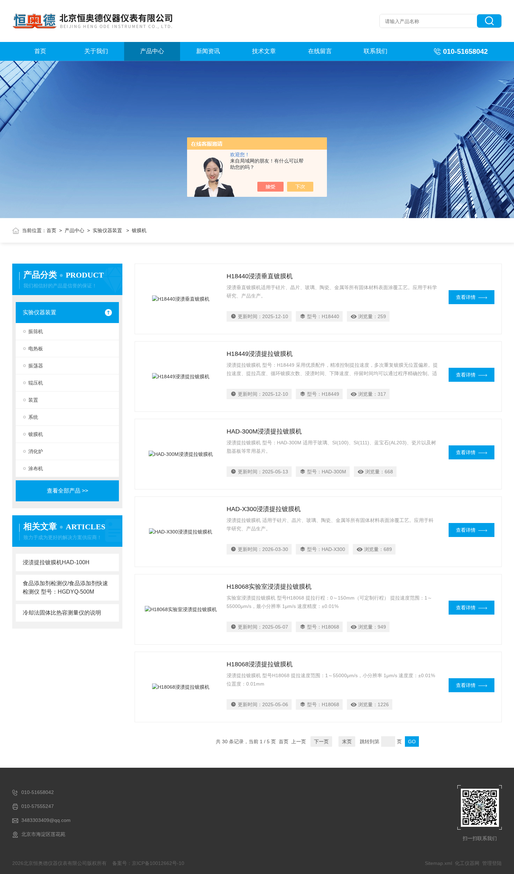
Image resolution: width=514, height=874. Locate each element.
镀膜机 (35, 434)
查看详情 (466, 297)
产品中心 (152, 51)
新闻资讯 (208, 51)
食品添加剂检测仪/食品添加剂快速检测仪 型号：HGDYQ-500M (65, 587)
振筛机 (35, 331)
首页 (40, 51)
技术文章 (264, 51)
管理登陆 (492, 863)
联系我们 (375, 51)
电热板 (35, 348)
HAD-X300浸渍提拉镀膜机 (264, 509)
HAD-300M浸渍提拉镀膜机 (264, 431)
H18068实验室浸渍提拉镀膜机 (269, 586)
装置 (33, 400)
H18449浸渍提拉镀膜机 (260, 353)
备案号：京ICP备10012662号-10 (148, 863)
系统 (33, 417)
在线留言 (320, 51)
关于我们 (96, 51)
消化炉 (35, 451)
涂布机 (35, 468)
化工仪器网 (467, 863)
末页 (347, 741)
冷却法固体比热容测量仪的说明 (62, 613)
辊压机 (35, 383)
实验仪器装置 (108, 230)
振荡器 (35, 365)
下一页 (321, 741)
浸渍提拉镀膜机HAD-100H (56, 562)
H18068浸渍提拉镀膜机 (260, 664)
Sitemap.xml (438, 863)
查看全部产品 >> (67, 491)
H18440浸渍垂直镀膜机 (260, 276)
